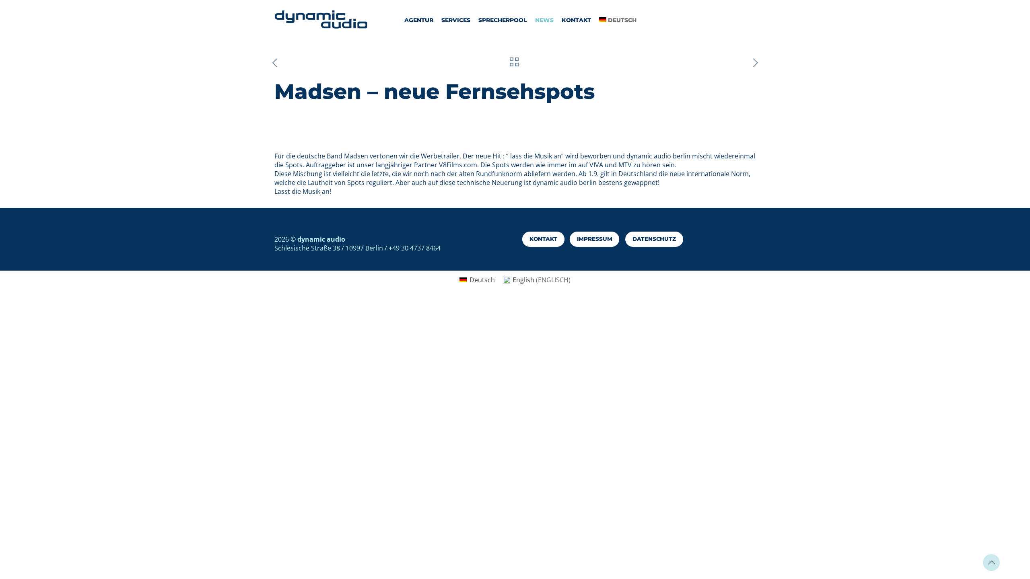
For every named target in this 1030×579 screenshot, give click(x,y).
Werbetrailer (440, 156)
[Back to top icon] (991, 562)
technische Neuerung (489, 182)
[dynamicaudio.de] (321, 20)
